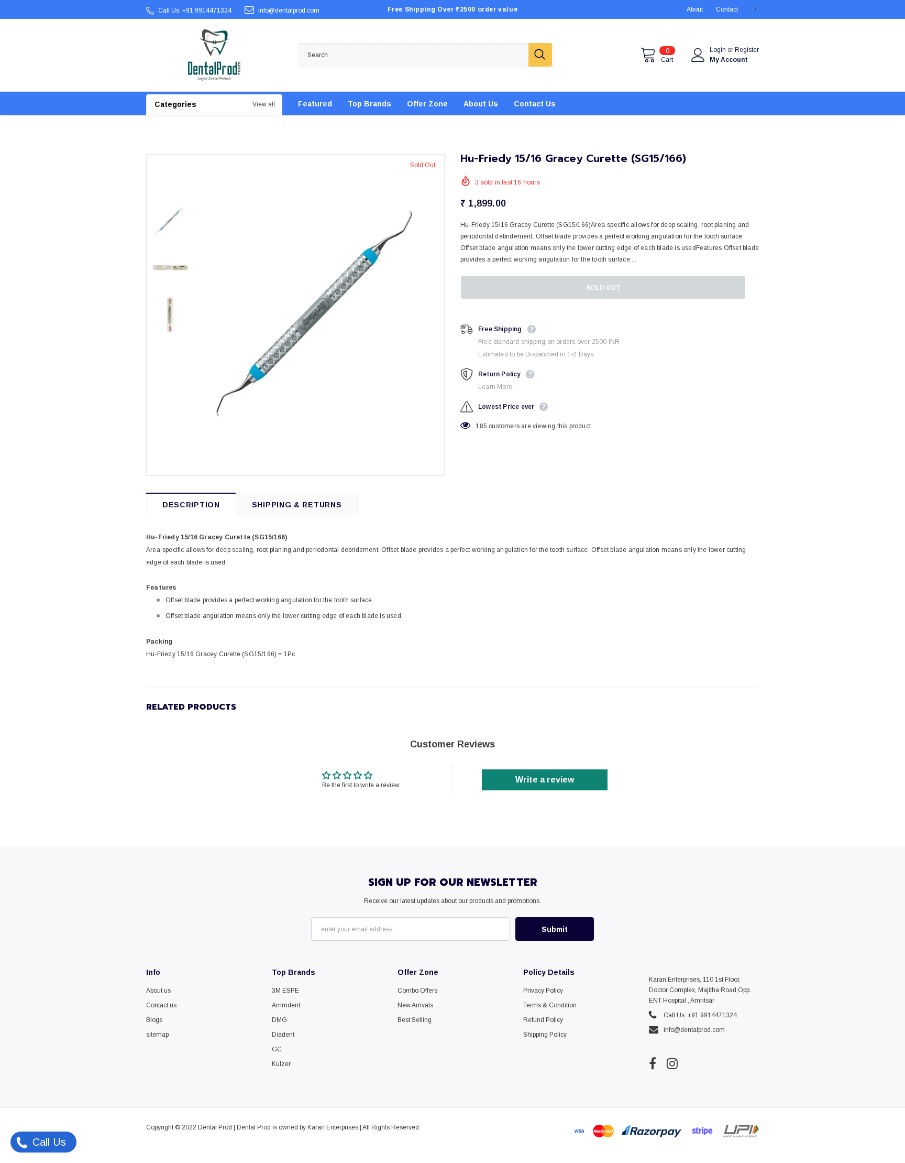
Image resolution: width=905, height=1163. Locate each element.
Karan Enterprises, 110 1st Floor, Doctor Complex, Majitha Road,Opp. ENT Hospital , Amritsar (700, 990)
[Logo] (214, 55)
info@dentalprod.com (288, 10)
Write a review (544, 779)
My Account (729, 59)
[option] (319, 315)
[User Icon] (698, 55)
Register (747, 49)
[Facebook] (652, 1064)
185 (481, 426)
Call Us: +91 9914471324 (194, 10)
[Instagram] (672, 1064)
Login (718, 49)
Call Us (47, 1142)
